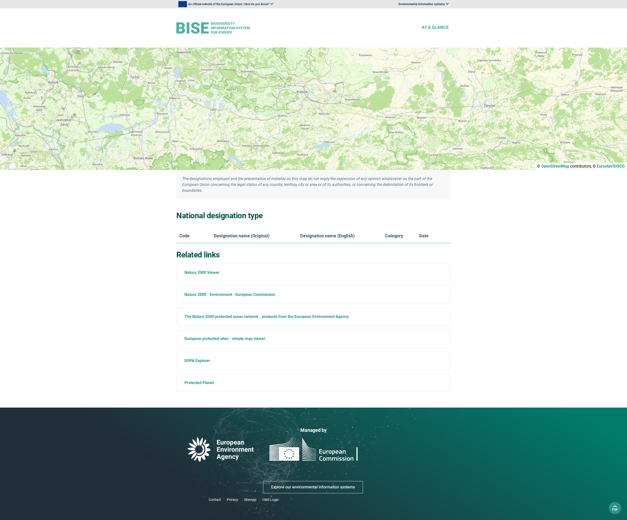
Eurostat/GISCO (611, 166)
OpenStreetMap (555, 166)
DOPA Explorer (197, 360)
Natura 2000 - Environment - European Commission (229, 294)
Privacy (232, 500)
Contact (215, 500)
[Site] (296, 28)
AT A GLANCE (435, 27)
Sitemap (250, 500)
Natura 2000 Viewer (201, 272)
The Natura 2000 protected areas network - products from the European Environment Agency (266, 316)
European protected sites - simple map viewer (224, 338)
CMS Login (270, 500)
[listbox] (225, 4)
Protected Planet (199, 382)
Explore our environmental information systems (313, 487)
